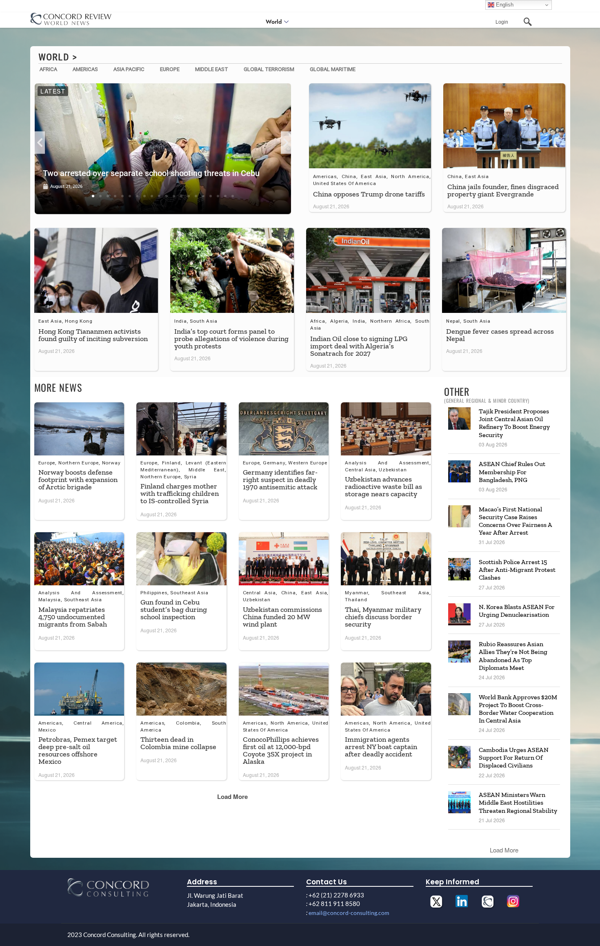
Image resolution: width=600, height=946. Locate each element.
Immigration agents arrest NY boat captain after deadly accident (381, 747)
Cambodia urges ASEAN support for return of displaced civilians (514, 757)
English (503, 5)
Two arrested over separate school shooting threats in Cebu (151, 173)
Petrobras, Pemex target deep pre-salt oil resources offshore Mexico (77, 750)
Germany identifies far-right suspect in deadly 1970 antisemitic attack (280, 479)
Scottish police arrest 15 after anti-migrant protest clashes (517, 569)
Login (502, 22)
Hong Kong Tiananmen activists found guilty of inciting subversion (93, 335)
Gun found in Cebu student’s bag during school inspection (173, 609)
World (274, 22)
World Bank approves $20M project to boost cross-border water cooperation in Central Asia (518, 709)
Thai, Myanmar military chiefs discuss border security (383, 617)
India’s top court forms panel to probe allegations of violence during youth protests (231, 338)
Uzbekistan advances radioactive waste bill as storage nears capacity (383, 486)
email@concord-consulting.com (349, 912)
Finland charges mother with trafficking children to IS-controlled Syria (179, 493)
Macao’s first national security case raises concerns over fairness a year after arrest (515, 521)
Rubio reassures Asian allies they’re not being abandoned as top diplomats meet (513, 656)
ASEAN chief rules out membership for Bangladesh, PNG (512, 471)
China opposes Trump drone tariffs (369, 194)
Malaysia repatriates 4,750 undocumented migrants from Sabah (72, 617)
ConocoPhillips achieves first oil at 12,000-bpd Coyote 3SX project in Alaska (281, 750)
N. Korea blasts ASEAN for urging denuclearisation (517, 610)
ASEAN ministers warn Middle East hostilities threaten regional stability (518, 802)
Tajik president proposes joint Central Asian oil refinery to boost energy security (514, 423)
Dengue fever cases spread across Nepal (500, 335)
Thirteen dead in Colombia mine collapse (178, 743)
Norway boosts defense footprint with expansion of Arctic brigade (78, 479)
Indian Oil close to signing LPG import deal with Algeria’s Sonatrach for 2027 (358, 346)
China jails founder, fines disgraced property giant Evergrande (503, 190)
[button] (40, 142)
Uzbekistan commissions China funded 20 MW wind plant (282, 617)
